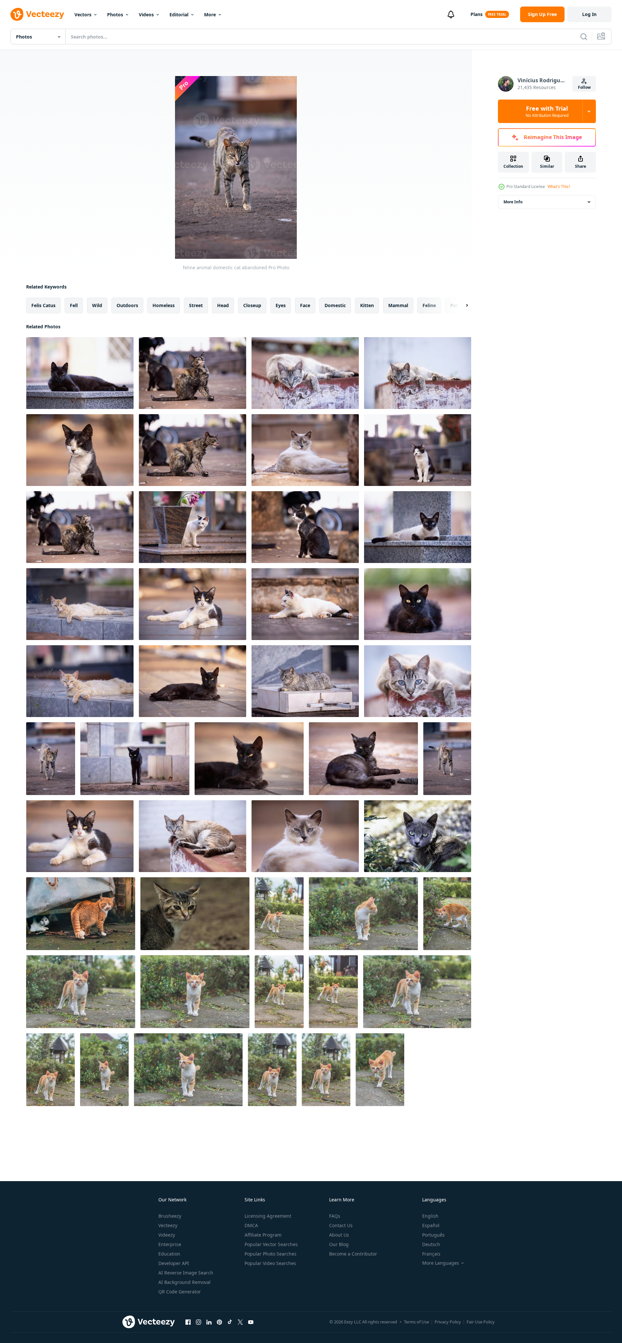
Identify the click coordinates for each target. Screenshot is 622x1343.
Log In (589, 14)
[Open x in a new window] (240, 1321)
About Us (339, 1235)
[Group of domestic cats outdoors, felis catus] (80, 913)
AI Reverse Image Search (185, 1273)
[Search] (584, 36)
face (305, 305)
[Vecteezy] (37, 14)
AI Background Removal (184, 1282)
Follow (584, 87)
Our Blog (339, 1244)
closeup (252, 305)
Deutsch (431, 1244)
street (196, 305)
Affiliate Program (263, 1235)
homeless (163, 305)
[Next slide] (461, 305)
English (430, 1216)
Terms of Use (416, 1322)
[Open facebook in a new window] (188, 1321)
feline (429, 305)
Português (433, 1235)
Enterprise (169, 1244)
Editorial (178, 14)
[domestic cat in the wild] (194, 913)
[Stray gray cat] (417, 836)
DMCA (251, 1225)
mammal (398, 305)
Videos (146, 14)
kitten (367, 305)
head (223, 305)
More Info (512, 202)
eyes (281, 305)
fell (74, 305)
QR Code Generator (179, 1291)
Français (431, 1254)
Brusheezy (169, 1216)
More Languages (440, 1263)
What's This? (559, 186)
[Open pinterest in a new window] (219, 1321)
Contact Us (341, 1225)
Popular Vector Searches (271, 1244)
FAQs (334, 1216)
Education (169, 1254)
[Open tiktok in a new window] (229, 1321)
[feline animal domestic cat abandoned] (80, 373)
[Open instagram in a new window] (198, 1321)
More (210, 14)
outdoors (127, 305)
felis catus (43, 305)
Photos (115, 14)
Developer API (173, 1263)
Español (430, 1225)
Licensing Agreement (268, 1216)
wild (97, 305)
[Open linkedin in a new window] (209, 1321)
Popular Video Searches (270, 1263)
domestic (335, 305)
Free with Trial (547, 111)
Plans (476, 14)
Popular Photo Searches (270, 1254)
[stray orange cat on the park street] (279, 913)
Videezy (166, 1235)
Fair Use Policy (481, 1322)
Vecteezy (167, 1225)
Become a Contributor (353, 1254)
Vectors (82, 14)
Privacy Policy (448, 1322)
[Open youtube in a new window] (250, 1321)
